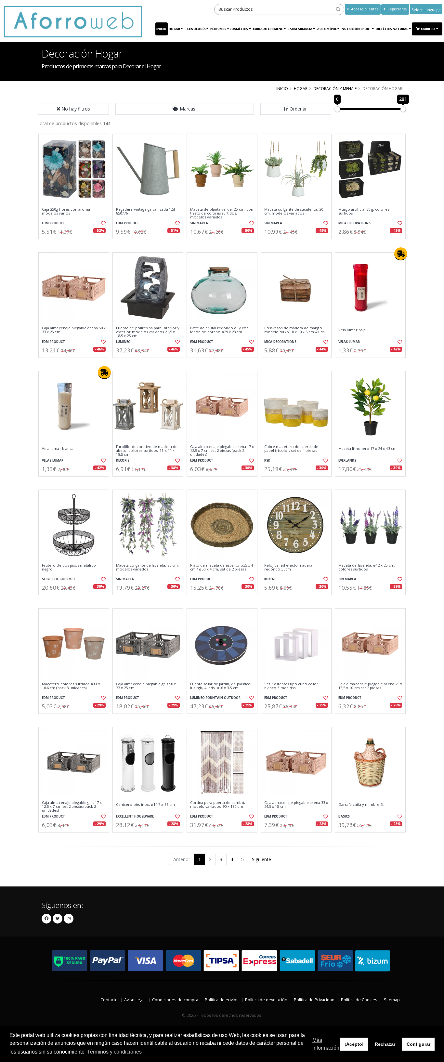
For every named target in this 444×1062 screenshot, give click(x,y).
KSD (267, 460)
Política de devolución (266, 1000)
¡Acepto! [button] (354, 1044)
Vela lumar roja (352, 330)
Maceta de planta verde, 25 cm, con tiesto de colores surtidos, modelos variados (221, 213)
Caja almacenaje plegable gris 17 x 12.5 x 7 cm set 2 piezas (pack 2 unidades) (72, 807)
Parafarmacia (300, 29)
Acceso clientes (364, 9)
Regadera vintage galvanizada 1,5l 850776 (145, 211)
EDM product (53, 223)
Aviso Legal (135, 1000)
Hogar (174, 29)
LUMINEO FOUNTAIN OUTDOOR (215, 698)
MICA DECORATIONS (354, 223)
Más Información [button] (325, 1044)
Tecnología (195, 29)
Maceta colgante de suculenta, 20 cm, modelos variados (293, 211)
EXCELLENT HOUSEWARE (135, 816)
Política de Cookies (359, 1000)
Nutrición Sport (356, 29)
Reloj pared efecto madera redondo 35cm (288, 567)
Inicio (161, 29)
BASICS (344, 816)
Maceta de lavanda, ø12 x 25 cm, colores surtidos (366, 567)
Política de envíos (222, 1000)
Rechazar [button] (385, 1044)
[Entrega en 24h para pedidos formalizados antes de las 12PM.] (400, 253)
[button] (184, 109)
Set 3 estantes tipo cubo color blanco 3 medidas (291, 686)
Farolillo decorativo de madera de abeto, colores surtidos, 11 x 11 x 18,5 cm (146, 451)
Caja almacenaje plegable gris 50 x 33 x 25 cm (146, 686)
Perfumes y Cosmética (229, 29)
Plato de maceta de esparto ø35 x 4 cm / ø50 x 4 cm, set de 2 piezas (221, 567)
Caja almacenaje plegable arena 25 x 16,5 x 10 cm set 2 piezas (370, 686)
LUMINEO (123, 342)
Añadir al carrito (76, 244)
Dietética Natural (392, 29)
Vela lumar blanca (57, 449)
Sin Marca (199, 223)
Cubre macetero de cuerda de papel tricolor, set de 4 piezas (291, 449)
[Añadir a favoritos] (103, 223)
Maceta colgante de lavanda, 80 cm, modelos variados (147, 567)
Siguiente (261, 859)
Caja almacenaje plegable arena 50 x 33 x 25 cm (74, 330)
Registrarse (396, 9)
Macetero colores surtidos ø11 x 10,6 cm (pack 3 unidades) (71, 686)
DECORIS (122, 460)
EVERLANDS (347, 460)
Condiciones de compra (175, 1000)
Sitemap (392, 1000)
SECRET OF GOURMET (58, 579)
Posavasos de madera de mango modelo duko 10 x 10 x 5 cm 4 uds (294, 330)
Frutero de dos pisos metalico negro (69, 567)
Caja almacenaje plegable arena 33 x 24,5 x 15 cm (296, 805)
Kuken (269, 579)
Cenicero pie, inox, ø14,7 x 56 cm (145, 804)
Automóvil (327, 29)
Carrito (428, 29)
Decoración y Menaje (335, 88)
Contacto (109, 1000)
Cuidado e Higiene (268, 29)
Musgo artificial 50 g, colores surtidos (363, 211)
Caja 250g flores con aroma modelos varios (66, 211)
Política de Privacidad (314, 1000)
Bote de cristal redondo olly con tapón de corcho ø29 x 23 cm (219, 330)
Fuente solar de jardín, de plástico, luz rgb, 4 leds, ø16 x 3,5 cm (221, 686)
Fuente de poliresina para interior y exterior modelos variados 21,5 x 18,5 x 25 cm (147, 332)
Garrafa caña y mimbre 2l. (361, 804)
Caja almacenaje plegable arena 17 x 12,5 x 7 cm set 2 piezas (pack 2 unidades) (222, 451)
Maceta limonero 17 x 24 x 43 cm (367, 449)
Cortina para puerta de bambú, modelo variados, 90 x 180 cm (217, 805)
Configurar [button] (418, 1044)
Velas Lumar (349, 342)
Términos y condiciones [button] (114, 1052)
